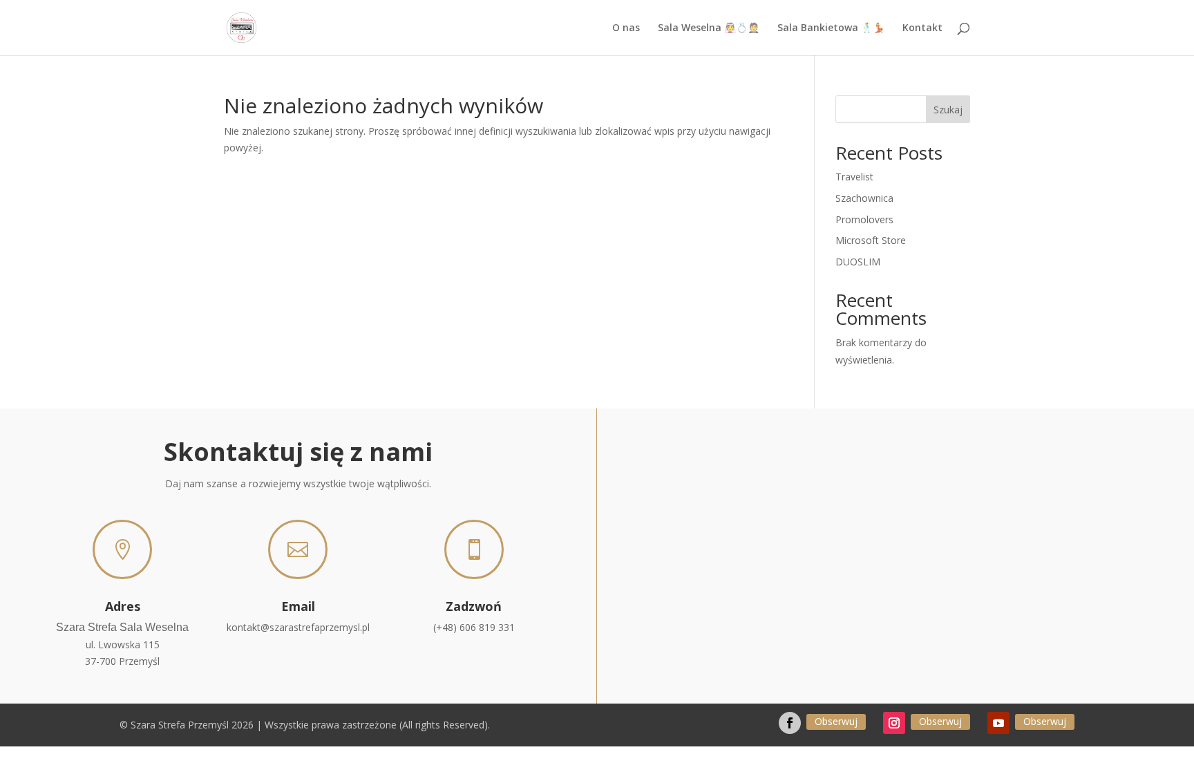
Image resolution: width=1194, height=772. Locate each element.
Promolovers (864, 219)
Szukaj (948, 109)
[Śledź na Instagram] (894, 723)
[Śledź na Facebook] (790, 723)
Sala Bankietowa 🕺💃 (830, 28)
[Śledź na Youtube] (998, 723)
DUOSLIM (857, 261)
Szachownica (864, 198)
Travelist (854, 176)
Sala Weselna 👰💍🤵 (708, 28)
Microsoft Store (870, 240)
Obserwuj (836, 721)
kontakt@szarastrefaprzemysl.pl (298, 627)
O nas (626, 28)
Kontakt (922, 28)
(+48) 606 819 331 (474, 627)
